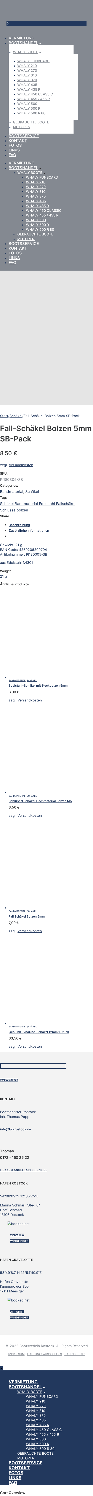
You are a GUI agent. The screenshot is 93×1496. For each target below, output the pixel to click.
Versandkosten (21, 465)
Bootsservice (24, 136)
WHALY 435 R (28, 89)
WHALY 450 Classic (35, 94)
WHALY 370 (27, 80)
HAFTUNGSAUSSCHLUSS (44, 1354)
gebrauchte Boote (31, 122)
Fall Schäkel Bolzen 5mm (27, 916)
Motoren (21, 127)
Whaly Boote (25, 52)
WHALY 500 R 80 (31, 113)
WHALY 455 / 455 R (33, 99)
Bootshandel (23, 43)
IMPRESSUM (16, 1354)
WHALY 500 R (28, 108)
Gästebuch (9, 1080)
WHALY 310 (27, 75)
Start (4, 416)
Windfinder (19, 1241)
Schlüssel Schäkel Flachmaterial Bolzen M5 (40, 801)
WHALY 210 (27, 66)
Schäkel (16, 416)
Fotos (15, 145)
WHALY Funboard (33, 61)
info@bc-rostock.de (15, 1129)
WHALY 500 (27, 103)
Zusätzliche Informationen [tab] (29, 530)
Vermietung (21, 38)
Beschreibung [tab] (19, 525)
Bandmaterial (11, 491)
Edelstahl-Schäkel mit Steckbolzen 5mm (38, 685)
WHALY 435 (27, 85)
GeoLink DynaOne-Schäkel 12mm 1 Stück (39, 1032)
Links (14, 150)
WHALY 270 (27, 70)
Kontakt (18, 140)
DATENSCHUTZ (74, 1354)
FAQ (12, 155)
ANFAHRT (17, 1235)
